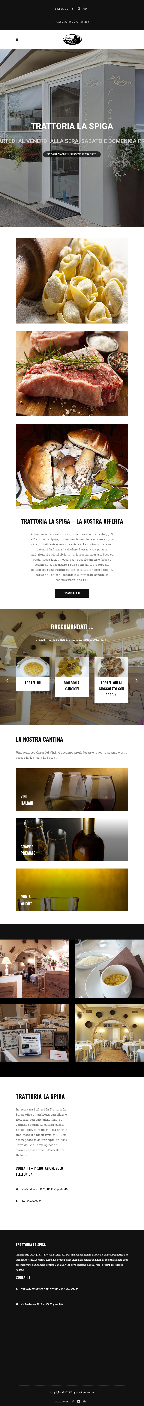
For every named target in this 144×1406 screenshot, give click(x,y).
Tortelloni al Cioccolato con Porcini (111, 688)
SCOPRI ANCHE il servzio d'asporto (72, 154)
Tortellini (33, 682)
